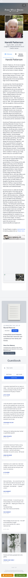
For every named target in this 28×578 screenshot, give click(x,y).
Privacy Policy (10, 571)
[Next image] (25, 543)
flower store (21, 231)
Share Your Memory (9, 353)
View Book (7, 330)
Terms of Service (18, 571)
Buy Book (15, 330)
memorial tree (21, 229)
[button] (14, 543)
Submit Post (14, 377)
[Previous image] (3, 543)
